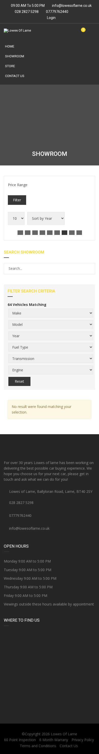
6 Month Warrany (53, 739)
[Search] (91, 268)
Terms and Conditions (38, 745)
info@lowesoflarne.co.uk (72, 6)
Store (10, 66)
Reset (19, 381)
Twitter (49, 442)
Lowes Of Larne (64, 734)
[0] (81, 32)
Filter (17, 200)
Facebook (19, 442)
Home (9, 46)
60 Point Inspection (20, 739)
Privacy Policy (83, 739)
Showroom (14, 56)
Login (51, 18)
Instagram (80, 442)
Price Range (17, 184)
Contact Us (14, 76)
